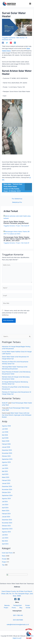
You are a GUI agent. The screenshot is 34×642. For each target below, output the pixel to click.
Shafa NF (5, 403)
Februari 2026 (6, 444)
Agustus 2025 (6, 462)
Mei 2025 (5, 471)
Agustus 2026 (6, 426)
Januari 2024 (6, 517)
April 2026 (5, 438)
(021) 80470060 (18, 620)
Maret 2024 (5, 510)
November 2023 (7, 523)
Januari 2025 (6, 483)
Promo (14, 607)
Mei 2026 (5, 435)
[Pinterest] (11, 43)
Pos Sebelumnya (17, 198)
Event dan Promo (7, 553)
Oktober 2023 (6, 526)
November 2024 (7, 489)
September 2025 (7, 459)
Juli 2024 (5, 501)
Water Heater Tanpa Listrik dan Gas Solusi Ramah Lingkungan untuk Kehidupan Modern (16, 415)
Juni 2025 (5, 468)
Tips (3, 565)
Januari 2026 (6, 447)
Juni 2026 (5, 432)
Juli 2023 (5, 535)
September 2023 (7, 529)
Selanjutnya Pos (17, 202)
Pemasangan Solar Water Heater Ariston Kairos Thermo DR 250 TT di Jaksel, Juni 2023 (17, 238)
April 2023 (5, 544)
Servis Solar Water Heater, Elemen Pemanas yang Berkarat (16, 222)
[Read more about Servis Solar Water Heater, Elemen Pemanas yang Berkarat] (17, 217)
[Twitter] (7, 43)
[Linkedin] (15, 43)
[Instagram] (19, 599)
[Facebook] (3, 43)
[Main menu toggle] (30, 4)
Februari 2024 (6, 513)
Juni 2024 (5, 504)
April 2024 (5, 507)
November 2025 (7, 453)
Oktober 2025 (6, 456)
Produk (4, 559)
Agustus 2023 (6, 532)
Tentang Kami (17, 605)
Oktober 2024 (6, 492)
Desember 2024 (7, 486)
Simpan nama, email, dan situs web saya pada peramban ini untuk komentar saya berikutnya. (15, 313)
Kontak (28, 607)
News (4, 556)
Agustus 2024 (6, 498)
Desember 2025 (7, 450)
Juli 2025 (5, 465)
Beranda (7, 605)
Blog (20, 607)
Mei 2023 (5, 541)
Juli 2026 (5, 429)
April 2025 (5, 474)
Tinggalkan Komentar (8, 38)
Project (18, 226)
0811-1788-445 (18, 615)
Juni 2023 (5, 538)
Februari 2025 (6, 480)
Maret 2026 (5, 441)
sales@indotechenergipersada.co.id (18, 624)
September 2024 (7, 495)
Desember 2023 (7, 520)
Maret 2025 (5, 477)
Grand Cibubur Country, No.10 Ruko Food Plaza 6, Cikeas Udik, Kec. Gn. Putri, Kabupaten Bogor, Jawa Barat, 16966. (17, 594)
